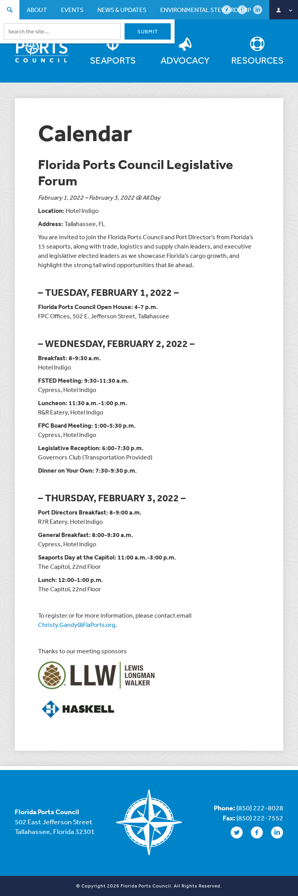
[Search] (9, 10)
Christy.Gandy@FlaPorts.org (76, 624)
